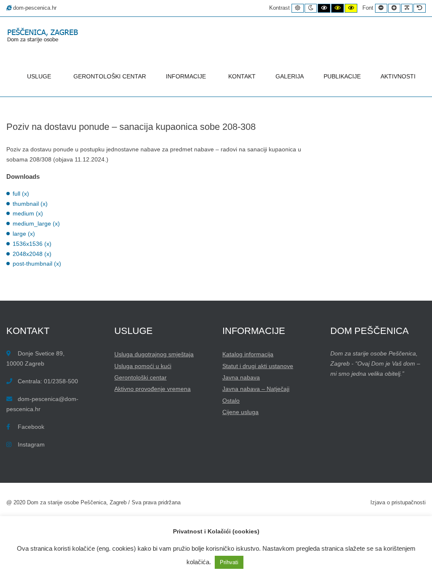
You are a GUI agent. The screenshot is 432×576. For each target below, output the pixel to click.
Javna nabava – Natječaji (255, 388)
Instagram (31, 444)
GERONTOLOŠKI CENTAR (109, 76)
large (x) (24, 233)
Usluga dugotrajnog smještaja (154, 354)
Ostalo (231, 400)
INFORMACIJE (186, 76)
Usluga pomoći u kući (142, 366)
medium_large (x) (36, 223)
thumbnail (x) (30, 203)
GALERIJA (289, 76)
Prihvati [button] (229, 562)
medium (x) (28, 213)
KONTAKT (242, 76)
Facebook (31, 426)
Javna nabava (241, 377)
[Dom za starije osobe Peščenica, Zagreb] (44, 36)
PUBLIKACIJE (342, 76)
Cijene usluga (240, 412)
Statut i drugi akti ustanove (257, 366)
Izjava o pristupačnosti (398, 503)
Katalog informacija (247, 354)
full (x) (21, 193)
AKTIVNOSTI (398, 76)
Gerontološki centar (140, 377)
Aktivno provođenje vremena (152, 388)
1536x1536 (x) (32, 243)
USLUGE (39, 76)
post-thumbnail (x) (37, 263)
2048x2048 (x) (32, 253)
